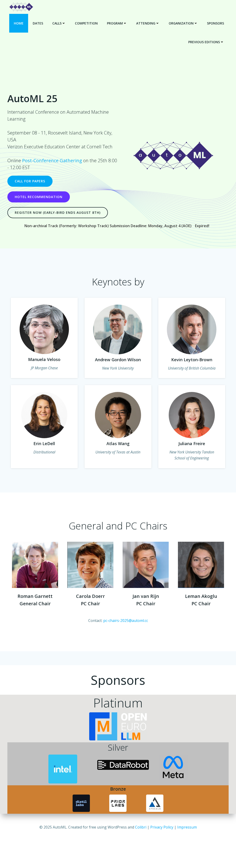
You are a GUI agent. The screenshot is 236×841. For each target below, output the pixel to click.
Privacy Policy (161, 827)
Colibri (140, 827)
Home (19, 23)
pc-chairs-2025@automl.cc (125, 620)
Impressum (187, 827)
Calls (57, 23)
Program (115, 23)
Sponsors (215, 23)
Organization (181, 23)
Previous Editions (204, 42)
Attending (145, 23)
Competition (86, 23)
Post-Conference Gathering (52, 160)
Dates (38, 23)
